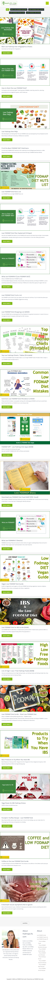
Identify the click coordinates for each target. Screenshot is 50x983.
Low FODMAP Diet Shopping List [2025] (15, 312)
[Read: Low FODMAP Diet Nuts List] (25, 175)
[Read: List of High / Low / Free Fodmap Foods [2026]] (25, 654)
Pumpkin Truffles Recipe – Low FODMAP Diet (17, 818)
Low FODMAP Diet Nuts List (11, 192)
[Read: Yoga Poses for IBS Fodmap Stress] (25, 787)
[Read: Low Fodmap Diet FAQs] (25, 115)
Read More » (7, 53)
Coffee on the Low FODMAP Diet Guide (15, 861)
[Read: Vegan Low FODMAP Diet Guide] (25, 568)
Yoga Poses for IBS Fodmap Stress (14, 803)
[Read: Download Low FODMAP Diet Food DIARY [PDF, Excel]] (25, 477)
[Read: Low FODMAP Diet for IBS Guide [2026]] (25, 611)
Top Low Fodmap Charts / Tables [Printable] (17, 355)
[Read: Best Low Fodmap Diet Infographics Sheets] (25, 30)
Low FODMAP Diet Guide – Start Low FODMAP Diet (19, 714)
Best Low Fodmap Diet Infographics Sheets (17, 47)
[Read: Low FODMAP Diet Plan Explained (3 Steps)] (25, 217)
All (8, 9)
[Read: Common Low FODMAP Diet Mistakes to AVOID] (25, 382)
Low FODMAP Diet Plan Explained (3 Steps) (17, 233)
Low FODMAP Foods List (17, 12)
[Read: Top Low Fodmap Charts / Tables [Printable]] (25, 339)
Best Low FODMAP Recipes (19, 9)
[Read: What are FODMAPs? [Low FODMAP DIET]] (25, 260)
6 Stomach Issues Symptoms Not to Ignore (17, 905)
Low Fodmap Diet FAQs (10, 131)
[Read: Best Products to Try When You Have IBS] (25, 743)
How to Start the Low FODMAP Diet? (14, 88)
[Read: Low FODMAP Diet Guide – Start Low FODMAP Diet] (25, 698)
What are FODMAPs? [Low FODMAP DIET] (16, 276)
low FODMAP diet (15, 403)
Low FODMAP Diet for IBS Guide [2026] (15, 627)
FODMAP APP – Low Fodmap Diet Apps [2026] (17, 447)
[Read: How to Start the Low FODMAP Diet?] (25, 72)
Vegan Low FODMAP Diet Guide (12, 584)
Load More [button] (25, 923)
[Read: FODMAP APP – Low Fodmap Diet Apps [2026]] (25, 428)
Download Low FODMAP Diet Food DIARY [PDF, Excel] (20, 497)
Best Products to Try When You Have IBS (16, 760)
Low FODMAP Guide (41, 935)
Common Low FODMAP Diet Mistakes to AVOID (18, 399)
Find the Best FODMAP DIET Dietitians (15, 148)
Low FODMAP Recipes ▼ (42, 939)
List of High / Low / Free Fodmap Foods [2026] (18, 671)
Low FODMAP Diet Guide (36, 9)
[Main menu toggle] (47, 3)
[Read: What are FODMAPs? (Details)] (25, 524)
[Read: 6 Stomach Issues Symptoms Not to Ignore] (25, 888)
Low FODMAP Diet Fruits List (12, 295)
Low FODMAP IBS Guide (33, 12)
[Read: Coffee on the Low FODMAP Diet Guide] (25, 845)
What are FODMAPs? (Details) (12, 540)
